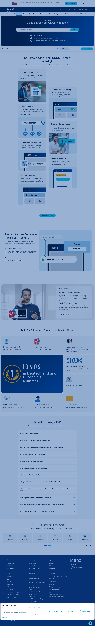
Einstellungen (40, 609)
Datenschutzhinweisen (31, 611)
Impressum (4, 617)
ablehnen (21, 612)
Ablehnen (70, 611)
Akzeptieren (12, 614)
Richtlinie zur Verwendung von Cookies (13, 611)
